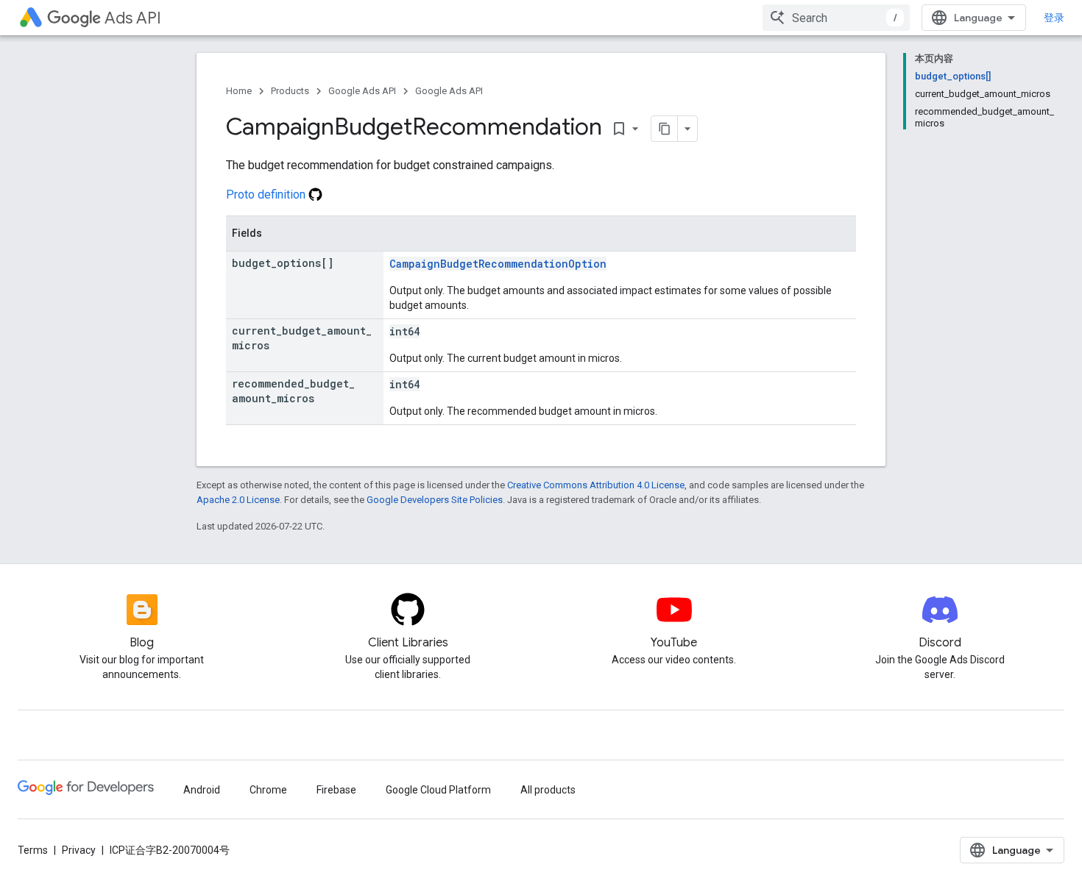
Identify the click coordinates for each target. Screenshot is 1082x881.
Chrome (268, 790)
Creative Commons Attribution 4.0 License (596, 485)
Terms (33, 850)
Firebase (336, 790)
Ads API (133, 18)
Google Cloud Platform (438, 790)
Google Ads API (362, 90)
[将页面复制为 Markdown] (664, 128)
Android (201, 790)
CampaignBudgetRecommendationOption (498, 264)
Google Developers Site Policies (435, 499)
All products (548, 790)
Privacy (79, 850)
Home (239, 90)
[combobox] (836, 17)
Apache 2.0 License (238, 499)
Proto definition (267, 194)
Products (290, 90)
